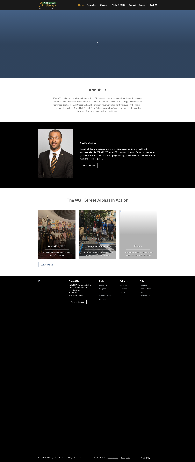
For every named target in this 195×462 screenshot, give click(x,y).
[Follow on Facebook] (141, 458)
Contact (132, 5)
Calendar (143, 285)
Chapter (104, 5)
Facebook (123, 289)
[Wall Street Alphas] (49, 5)
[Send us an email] (149, 458)
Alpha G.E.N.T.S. (119, 5)
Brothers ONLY (146, 295)
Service (102, 292)
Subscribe (123, 285)
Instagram (123, 292)
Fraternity (91, 5)
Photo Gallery (145, 289)
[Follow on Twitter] (147, 458)
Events (142, 5)
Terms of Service (113, 458)
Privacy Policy (125, 458)
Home (81, 5)
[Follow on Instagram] (144, 458)
